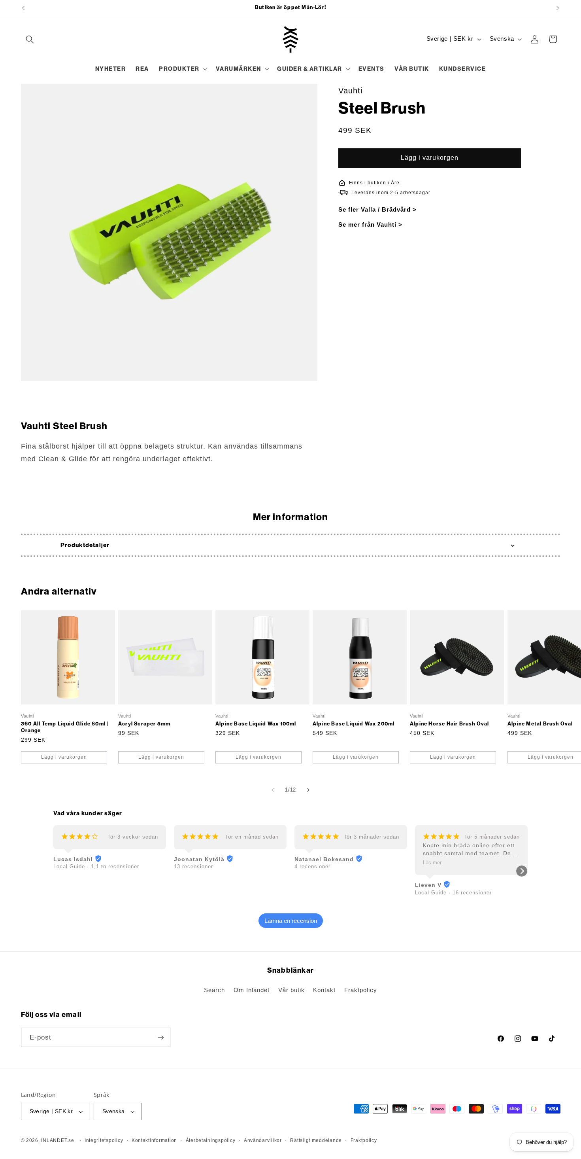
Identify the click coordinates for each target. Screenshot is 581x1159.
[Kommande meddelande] (557, 8)
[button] (30, 39)
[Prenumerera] (160, 1037)
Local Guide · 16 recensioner (453, 893)
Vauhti (350, 90)
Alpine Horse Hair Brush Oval (449, 724)
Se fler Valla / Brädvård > (377, 209)
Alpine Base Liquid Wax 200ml (354, 724)
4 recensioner (312, 866)
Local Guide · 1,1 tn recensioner (96, 866)
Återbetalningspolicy (211, 1140)
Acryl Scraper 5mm (144, 724)
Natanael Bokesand (324, 859)
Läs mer (432, 862)
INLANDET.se (57, 1140)
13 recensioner (193, 866)
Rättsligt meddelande (316, 1140)
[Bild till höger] (308, 790)
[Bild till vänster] (272, 790)
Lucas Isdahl (73, 859)
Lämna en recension (290, 920)
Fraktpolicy (360, 990)
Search (214, 990)
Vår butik (291, 990)
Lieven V (428, 885)
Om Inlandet (252, 990)
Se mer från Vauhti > (370, 224)
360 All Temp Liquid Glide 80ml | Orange (64, 727)
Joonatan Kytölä (199, 859)
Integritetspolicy (104, 1140)
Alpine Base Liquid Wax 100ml (255, 724)
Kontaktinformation (154, 1140)
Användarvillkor (263, 1140)
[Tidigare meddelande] (23, 8)
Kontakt (324, 990)
